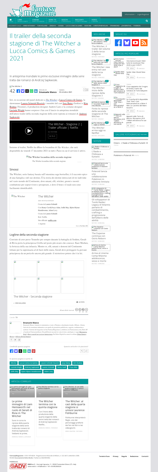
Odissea (61, 26)
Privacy (115, 456)
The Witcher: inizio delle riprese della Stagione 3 (98, 91)
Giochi (66, 20)
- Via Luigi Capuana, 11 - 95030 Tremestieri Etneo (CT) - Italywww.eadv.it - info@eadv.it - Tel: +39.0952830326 (52, 465)
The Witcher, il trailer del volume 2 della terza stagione (101, 50)
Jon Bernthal (126, 26)
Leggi (132, 68)
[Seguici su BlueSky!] (127, 43)
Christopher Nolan (100, 26)
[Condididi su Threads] (27, 91)
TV (16, 317)
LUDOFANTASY (131, 58)
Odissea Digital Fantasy (23, 336)
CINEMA (128, 84)
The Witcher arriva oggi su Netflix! (99, 130)
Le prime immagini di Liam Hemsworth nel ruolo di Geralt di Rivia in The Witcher (22, 409)
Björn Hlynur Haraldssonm (31, 371)
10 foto (81, 302)
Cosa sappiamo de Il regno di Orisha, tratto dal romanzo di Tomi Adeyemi (137, 88)
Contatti (145, 456)
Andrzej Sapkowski (32, 367)
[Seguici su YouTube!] (135, 43)
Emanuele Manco (48, 92)
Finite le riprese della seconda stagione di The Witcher (100, 112)
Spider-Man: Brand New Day (135, 73)
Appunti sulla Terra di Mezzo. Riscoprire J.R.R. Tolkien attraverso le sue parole (136, 119)
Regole (124, 456)
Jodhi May (65, 207)
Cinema (38, 20)
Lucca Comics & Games (74, 26)
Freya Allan (73, 367)
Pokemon (137, 26)
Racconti (81, 20)
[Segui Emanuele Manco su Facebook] (11, 339)
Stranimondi (114, 26)
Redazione (134, 456)
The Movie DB (84, 226)
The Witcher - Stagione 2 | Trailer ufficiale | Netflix (65, 125)
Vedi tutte (144, 134)
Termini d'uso (104, 456)
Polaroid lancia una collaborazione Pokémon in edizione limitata (100, 176)
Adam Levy (53, 210)
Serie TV (53, 20)
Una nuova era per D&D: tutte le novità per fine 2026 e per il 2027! (136, 63)
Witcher (13, 363)
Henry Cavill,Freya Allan (51, 207)
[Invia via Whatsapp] (31, 91)
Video (95, 20)
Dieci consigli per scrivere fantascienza (40, 334)
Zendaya (53, 26)
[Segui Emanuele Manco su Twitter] (15, 339)
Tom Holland (42, 26)
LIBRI (128, 114)
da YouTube (52, 132)
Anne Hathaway (29, 26)
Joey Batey (68, 103)
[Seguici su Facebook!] (118, 43)
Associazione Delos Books (24, 458)
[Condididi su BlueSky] (23, 91)
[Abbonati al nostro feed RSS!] (144, 43)
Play (53, 136)
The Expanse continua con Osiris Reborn (99, 236)
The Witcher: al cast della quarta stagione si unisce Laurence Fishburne (75, 407)
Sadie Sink (87, 26)
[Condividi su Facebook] (18, 91)
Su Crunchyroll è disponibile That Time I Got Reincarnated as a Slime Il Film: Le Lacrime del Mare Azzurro (137, 103)
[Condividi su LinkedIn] (36, 91)
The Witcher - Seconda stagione (33, 296)
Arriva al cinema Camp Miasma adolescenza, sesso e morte (100, 257)
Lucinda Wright (17, 110)
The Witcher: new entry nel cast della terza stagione (101, 71)
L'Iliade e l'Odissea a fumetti (97, 154)
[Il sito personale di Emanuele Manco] (19, 339)
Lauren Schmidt (51, 204)
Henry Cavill (61, 367)
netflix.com (52, 220)
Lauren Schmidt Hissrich (33, 103)
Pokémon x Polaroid (122, 155)
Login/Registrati (143, 14)
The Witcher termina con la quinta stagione (48, 404)
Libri (23, 20)
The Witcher (51, 99)
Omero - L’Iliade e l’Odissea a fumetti (129, 143)
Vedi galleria (20, 303)
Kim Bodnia (77, 363)
